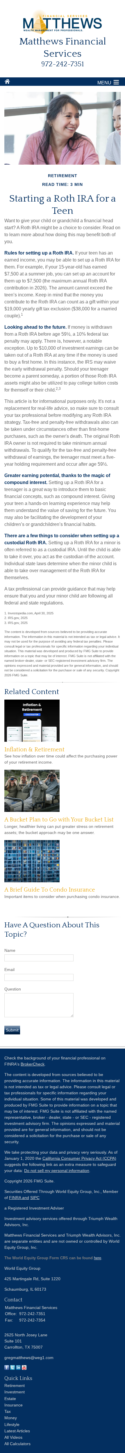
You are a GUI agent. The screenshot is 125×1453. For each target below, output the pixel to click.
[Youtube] (24, 1368)
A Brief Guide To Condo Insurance (49, 890)
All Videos (13, 1437)
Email (9, 969)
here (97, 1258)
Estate (10, 1398)
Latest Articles (17, 1431)
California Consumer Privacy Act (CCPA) (79, 1158)
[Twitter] (12, 1368)
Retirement (14, 1385)
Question (12, 989)
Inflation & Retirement (34, 749)
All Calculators (17, 1443)
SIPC (35, 1197)
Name (9, 950)
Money (10, 1417)
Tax (7, 1411)
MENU (104, 82)
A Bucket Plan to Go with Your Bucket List (59, 820)
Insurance (13, 1405)
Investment (14, 1392)
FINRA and (19, 1197)
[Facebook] (6, 1368)
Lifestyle (11, 1424)
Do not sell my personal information (56, 1170)
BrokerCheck (32, 1064)
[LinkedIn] (18, 1368)
